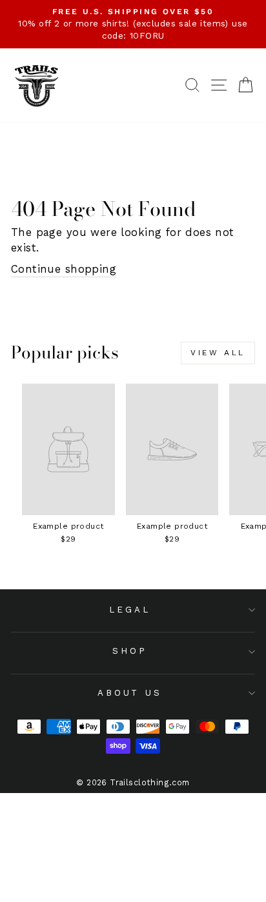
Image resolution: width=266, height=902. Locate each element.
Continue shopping (63, 269)
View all (217, 352)
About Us (130, 693)
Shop (129, 651)
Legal (129, 609)
